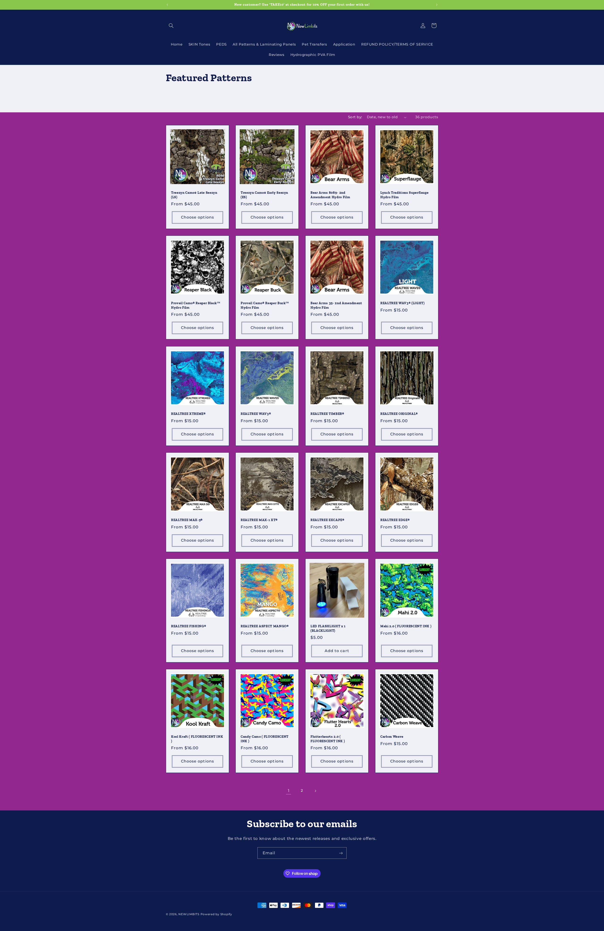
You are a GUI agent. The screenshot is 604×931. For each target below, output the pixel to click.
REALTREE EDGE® (395, 520)
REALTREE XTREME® (188, 414)
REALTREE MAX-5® (187, 520)
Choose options (197, 217)
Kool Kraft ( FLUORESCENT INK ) (197, 739)
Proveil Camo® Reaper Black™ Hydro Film (195, 305)
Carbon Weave (391, 737)
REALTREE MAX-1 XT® (259, 520)
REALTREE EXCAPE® (327, 520)
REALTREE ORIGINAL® (399, 414)
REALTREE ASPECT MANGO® (265, 626)
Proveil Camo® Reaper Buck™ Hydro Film (265, 305)
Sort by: (355, 117)
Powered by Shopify (216, 914)
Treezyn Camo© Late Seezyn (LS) (194, 195)
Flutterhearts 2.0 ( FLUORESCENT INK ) (327, 739)
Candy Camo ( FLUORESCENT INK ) (265, 739)
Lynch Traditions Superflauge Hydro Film (404, 195)
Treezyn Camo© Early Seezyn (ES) (264, 195)
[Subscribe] (341, 853)
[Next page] (315, 790)
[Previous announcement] (167, 4)
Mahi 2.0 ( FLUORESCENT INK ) (405, 626)
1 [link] (288, 790)
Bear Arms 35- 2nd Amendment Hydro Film (336, 305)
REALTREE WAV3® (256, 414)
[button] (171, 25)
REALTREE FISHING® (188, 626)
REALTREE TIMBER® (327, 414)
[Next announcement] (437, 4)
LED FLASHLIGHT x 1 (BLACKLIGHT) (328, 628)
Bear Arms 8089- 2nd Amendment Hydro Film (330, 195)
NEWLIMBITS (188, 914)
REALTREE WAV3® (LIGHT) (402, 303)
